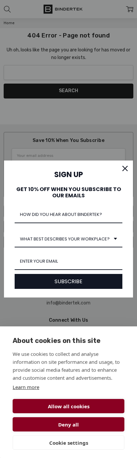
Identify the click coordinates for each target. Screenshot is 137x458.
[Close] (125, 168)
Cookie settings (68, 442)
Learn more (26, 387)
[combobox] (68, 239)
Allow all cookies (68, 406)
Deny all (68, 424)
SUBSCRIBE (68, 281)
